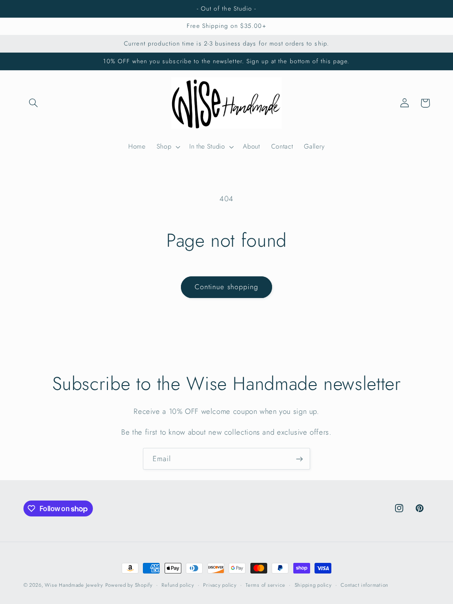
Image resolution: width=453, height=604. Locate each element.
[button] (33, 103)
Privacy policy (219, 585)
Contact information (364, 585)
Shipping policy (313, 585)
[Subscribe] (299, 459)
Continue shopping (226, 287)
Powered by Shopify (129, 585)
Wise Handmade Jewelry (74, 585)
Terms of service (265, 585)
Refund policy (177, 585)
